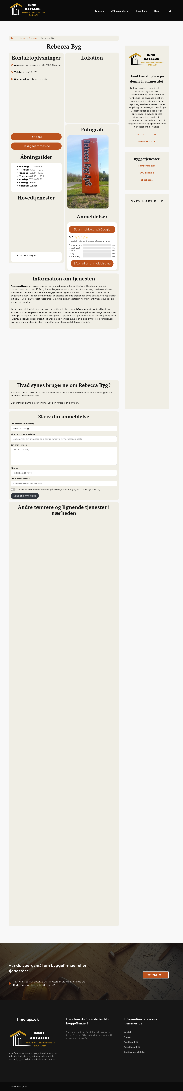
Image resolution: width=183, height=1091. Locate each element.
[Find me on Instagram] (149, 134)
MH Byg (16, 651)
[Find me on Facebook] (138, 134)
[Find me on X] (144, 134)
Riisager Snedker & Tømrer (28, 922)
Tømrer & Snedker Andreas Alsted (32, 786)
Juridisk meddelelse (134, 1052)
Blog (156, 11)
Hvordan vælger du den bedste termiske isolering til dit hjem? (145, 397)
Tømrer (22, 38)
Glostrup (33, 38)
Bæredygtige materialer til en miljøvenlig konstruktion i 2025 (146, 359)
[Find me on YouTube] (155, 134)
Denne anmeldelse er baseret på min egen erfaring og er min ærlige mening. (59, 489)
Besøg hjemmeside (36, 146)
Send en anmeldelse (25, 495)
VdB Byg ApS (19, 854)
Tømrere (99, 11)
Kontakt (128, 1032)
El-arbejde (147, 180)
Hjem (13, 38)
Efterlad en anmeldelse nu (92, 263)
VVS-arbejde (147, 172)
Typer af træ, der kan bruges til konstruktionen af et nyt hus (146, 284)
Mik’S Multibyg (20, 718)
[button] (170, 11)
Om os (127, 1037)
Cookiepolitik (131, 1042)
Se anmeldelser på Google (92, 229)
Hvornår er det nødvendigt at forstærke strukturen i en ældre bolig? (146, 243)
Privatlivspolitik (132, 1047)
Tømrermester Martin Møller (29, 583)
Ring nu (36, 137)
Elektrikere (141, 11)
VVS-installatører (120, 11)
